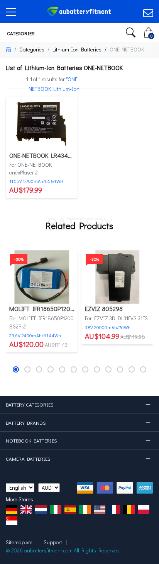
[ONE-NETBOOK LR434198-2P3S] (41, 122)
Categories (20, 33)
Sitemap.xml (20, 542)
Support (53, 542)
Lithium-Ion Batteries (76, 49)
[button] (16, 369)
